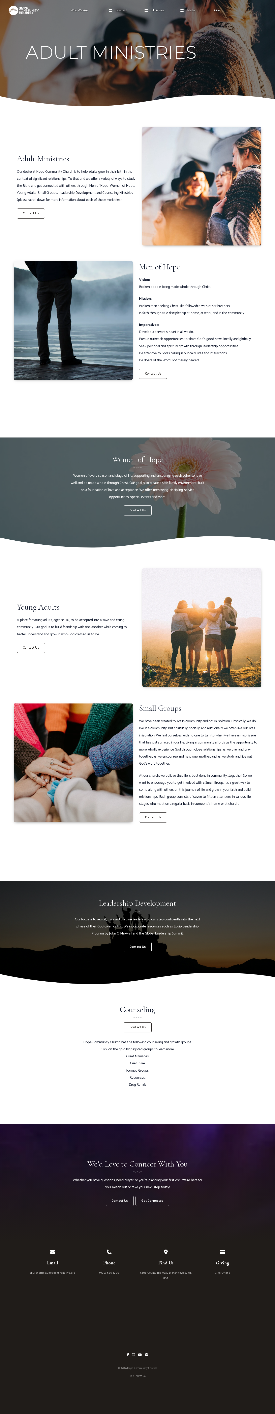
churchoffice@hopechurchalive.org (52, 1273)
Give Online (222, 1273)
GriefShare (137, 1063)
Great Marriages (137, 1056)
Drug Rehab (137, 1085)
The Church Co (138, 1376)
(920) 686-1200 (109, 1273)
